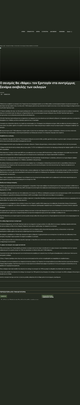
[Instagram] (45, 311)
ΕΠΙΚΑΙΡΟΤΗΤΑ (7, 94)
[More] (20, 97)
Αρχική (1, 45)
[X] (6, 97)
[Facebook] (2, 97)
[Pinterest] (11, 97)
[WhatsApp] (16, 97)
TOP (4, 45)
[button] (69, 31)
